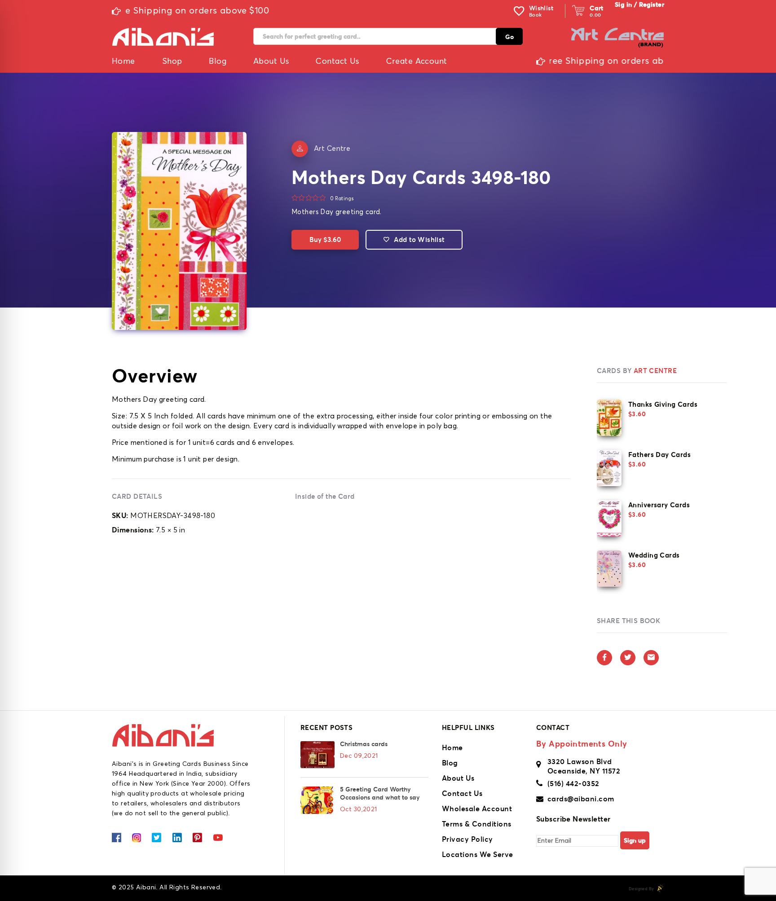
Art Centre (332, 148)
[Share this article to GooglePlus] (651, 657)
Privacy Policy (467, 839)
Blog (450, 762)
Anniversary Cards (659, 505)
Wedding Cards (653, 555)
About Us (458, 778)
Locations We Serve (477, 854)
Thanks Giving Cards (662, 404)
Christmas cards (364, 744)
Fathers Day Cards (659, 454)
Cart (597, 8)
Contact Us (462, 793)
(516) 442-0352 (573, 783)
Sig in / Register (639, 4)
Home (452, 747)
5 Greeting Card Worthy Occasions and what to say (379, 793)
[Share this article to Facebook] (604, 657)
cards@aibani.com (580, 798)
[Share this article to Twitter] (627, 657)
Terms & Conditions (476, 823)
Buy (325, 239)
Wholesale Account (477, 808)
